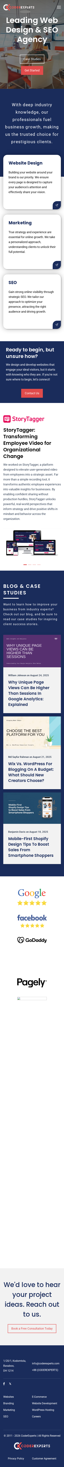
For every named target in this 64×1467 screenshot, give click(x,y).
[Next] (55, 486)
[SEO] (57, 325)
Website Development (44, 1403)
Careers (36, 1416)
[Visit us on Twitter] (10, 1384)
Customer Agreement (44, 1458)
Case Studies (32, 59)
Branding (8, 1403)
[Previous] (8, 486)
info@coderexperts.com (45, 1363)
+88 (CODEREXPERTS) (45, 1370)
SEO (5, 1416)
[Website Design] (57, 205)
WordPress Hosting (43, 1409)
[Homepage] (18, 8)
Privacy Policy (16, 1458)
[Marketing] (57, 265)
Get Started (32, 70)
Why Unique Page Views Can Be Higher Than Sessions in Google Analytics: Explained (28, 693)
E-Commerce (39, 1396)
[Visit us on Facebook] (4, 1384)
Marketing (9, 1409)
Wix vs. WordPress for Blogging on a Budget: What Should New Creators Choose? (31, 772)
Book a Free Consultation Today (32, 1328)
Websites (8, 1396)
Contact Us (32, 393)
